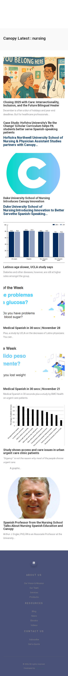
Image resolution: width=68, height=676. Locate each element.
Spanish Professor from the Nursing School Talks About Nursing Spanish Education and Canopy (33, 526)
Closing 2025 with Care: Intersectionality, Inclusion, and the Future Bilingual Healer (31, 103)
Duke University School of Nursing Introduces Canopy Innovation (26, 199)
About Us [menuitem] (34, 575)
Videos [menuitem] (34, 625)
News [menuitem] (34, 616)
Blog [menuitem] (34, 611)
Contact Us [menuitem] (34, 631)
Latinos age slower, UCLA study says (28, 267)
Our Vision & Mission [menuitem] (34, 583)
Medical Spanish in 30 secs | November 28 (31, 328)
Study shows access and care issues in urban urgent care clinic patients (33, 451)
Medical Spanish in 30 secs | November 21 (31, 389)
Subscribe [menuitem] (34, 639)
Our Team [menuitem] (34, 588)
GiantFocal (39, 668)
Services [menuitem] (34, 592)
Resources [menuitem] (34, 603)
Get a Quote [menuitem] (34, 644)
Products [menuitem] (34, 597)
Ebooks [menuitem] (34, 620)
